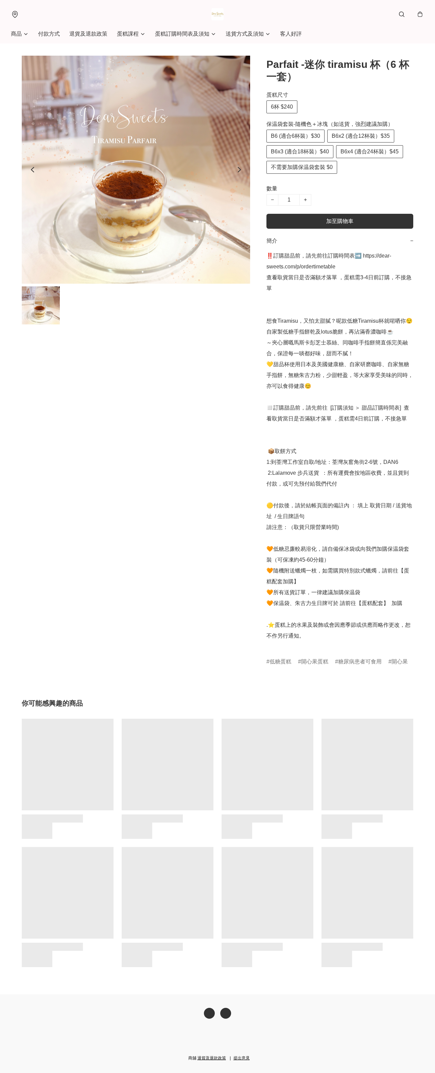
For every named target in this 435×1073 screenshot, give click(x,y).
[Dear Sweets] (217, 14)
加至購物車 (339, 221)
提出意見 (241, 1058)
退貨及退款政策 (88, 34)
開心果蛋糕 (314, 661)
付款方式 (49, 34)
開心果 (400, 661)
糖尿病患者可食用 (360, 661)
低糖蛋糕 (280, 661)
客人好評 (291, 34)
